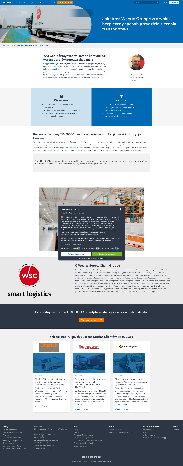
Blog (45, 3)
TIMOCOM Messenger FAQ (44, 445)
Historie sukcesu (115, 430)
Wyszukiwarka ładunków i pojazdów (88, 441)
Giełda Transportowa (11, 430)
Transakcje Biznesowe (43, 448)
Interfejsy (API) (40, 437)
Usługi (21, 3)
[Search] (157, 3)
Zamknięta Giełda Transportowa (46, 440)
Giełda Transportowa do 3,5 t (14, 432)
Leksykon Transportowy (83, 438)
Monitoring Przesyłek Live (44, 435)
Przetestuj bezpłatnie (65, 2)
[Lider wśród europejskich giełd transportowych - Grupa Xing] (91, 457)
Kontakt (176, 430)
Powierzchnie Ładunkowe (13, 438)
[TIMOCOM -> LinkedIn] (95, 457)
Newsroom (78, 432)
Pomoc (51, 3)
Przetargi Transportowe (12, 441)
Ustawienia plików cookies (153, 438)
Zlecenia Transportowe (12, 446)
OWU (145, 432)
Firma (38, 3)
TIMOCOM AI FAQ (41, 443)
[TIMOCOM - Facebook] (83, 457)
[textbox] (146, 3)
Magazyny (38, 426)
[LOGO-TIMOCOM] (10, 2)
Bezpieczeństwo (80, 446)
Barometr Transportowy (83, 435)
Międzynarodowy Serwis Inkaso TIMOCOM (50, 429)
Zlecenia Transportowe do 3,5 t (15, 449)
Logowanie (174, 2)
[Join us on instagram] (99, 457)
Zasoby (30, 3)
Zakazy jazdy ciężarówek (83, 443)
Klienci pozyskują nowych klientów (122, 432)
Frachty (6, 435)
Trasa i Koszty (8, 443)
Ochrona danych (149, 435)
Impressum (147, 430)
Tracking (37, 432)
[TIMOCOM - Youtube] (87, 457)
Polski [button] (164, 3)
